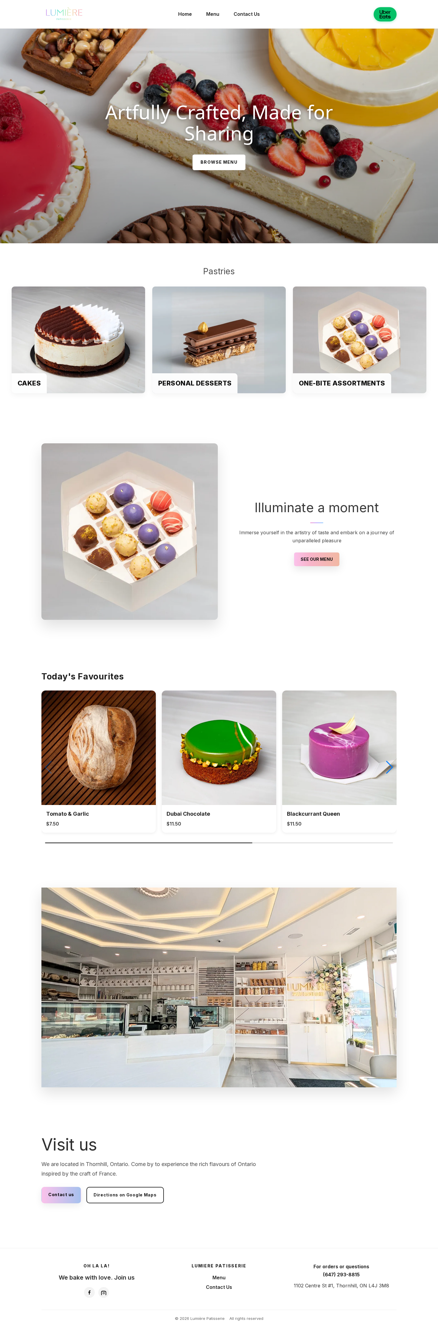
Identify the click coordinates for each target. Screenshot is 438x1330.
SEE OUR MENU (317, 559)
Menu (212, 14)
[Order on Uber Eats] (385, 14)
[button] (390, 767)
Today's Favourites (82, 676)
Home (185, 14)
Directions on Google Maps (125, 1194)
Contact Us (247, 14)
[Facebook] (89, 1292)
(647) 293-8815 (341, 1275)
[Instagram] (103, 1292)
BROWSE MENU (219, 162)
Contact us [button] (61, 1194)
